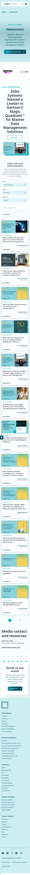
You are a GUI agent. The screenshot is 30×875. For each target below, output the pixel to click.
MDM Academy (6, 810)
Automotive (5, 778)
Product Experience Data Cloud (11, 743)
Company (4, 716)
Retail (3, 768)
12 (20, 620)
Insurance (5, 788)
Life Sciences (5, 780)
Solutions (4, 741)
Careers (4, 824)
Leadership (5, 724)
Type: (4, 181)
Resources (5, 829)
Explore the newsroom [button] (14, 52)
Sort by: (5, 197)
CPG (3, 773)
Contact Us (5, 819)
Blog (3, 832)
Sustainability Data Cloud (9, 756)
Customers (5, 719)
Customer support (7, 800)
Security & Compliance (8, 726)
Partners (4, 721)
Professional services (8, 802)
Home (4, 12)
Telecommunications (8, 785)
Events (4, 837)
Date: (4, 189)
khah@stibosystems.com (11, 647)
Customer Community (8, 805)
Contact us (13, 689)
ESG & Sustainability (8, 729)
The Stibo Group (7, 731)
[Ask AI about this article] (1, 437)
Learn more (13, 138)
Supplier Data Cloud (8, 751)
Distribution (5, 775)
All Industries (6, 790)
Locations (4, 822)
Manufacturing (6, 770)
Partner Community (7, 807)
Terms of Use (6, 866)
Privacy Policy (6, 862)
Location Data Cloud (8, 753)
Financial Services (7, 783)
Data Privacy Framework (19, 862)
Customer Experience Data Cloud (11, 746)
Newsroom (5, 834)
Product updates (6, 827)
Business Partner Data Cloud (10, 748)
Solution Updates (7, 758)
